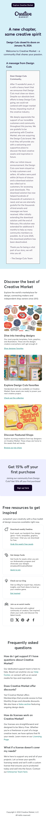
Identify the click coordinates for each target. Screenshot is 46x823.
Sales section (25, 704)
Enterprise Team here (17, 771)
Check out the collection (14, 398)
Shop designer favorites (13, 348)
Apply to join (15, 570)
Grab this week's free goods (21, 544)
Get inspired (15, 593)
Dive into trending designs (19, 335)
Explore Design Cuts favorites (21, 385)
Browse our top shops (13, 448)
